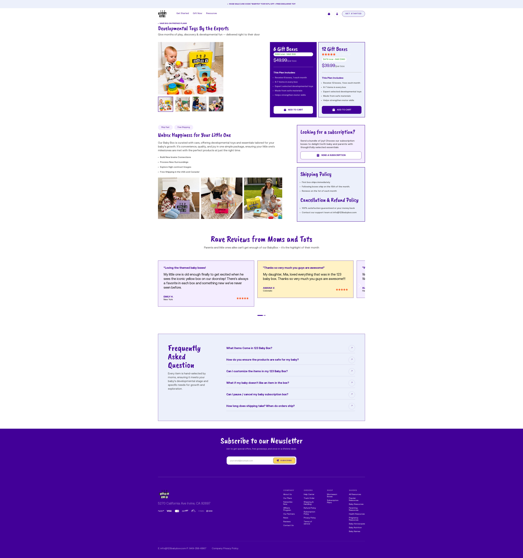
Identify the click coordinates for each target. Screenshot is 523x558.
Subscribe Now (287, 503)
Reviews (287, 522)
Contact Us (288, 526)
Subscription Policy (309, 513)
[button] (220, 224)
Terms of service (308, 523)
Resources (211, 13)
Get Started (182, 13)
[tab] (165, 104)
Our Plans (287, 498)
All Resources (355, 494)
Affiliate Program (287, 509)
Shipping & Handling (309, 503)
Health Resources (357, 514)
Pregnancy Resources (353, 519)
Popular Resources (353, 499)
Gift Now (197, 13)
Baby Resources (356, 504)
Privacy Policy (310, 518)
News (285, 518)
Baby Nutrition (355, 528)
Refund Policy (310, 508)
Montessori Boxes (332, 495)
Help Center (309, 494)
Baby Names (354, 532)
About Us (287, 494)
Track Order (309, 498)
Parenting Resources (353, 509)
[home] (162, 13)
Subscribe (286, 461)
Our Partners (289, 514)
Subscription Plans (332, 501)
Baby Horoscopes (357, 524)
